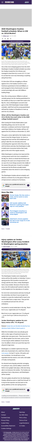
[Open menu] (2, 2)
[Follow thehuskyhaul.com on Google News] (28, 185)
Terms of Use (23, 420)
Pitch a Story (23, 417)
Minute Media (8, 432)
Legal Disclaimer (24, 423)
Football (8, 228)
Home (2, 228)
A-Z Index (22, 426)
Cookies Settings (6, 428)
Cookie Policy (5, 423)
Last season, (5, 353)
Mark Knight (6, 246)
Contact (3, 415)
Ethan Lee (6, 36)
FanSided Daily (5, 417)
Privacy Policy (5, 420)
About (3, 412)
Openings (22, 412)
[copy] (11, 39)
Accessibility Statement (8, 426)
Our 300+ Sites (23, 415)
